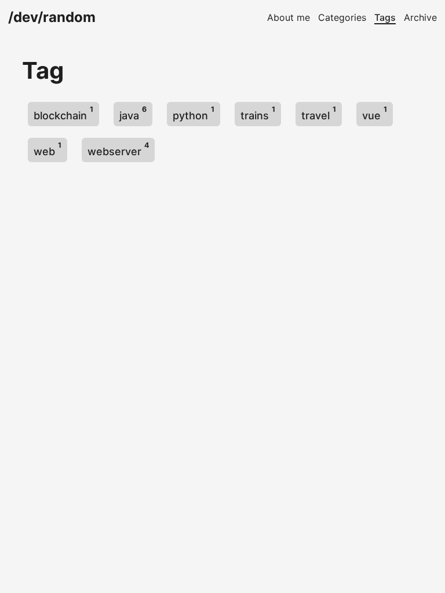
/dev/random (52, 17)
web (47, 149)
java (133, 113)
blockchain (63, 113)
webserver (118, 149)
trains (257, 113)
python (193, 113)
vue (374, 113)
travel (318, 113)
